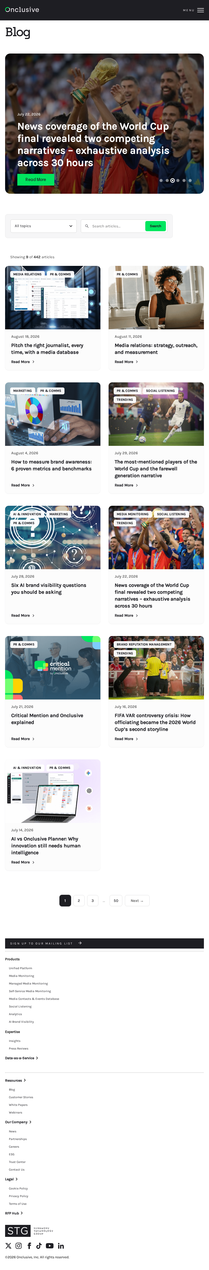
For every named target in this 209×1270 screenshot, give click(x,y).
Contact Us (16, 1169)
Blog (12, 1089)
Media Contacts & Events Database (34, 999)
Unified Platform (20, 968)
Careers (14, 1146)
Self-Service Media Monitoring (30, 991)
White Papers (18, 1105)
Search (155, 226)
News (12, 1131)
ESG (12, 1154)
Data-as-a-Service (19, 1058)
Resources (13, 1080)
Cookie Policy (18, 1188)
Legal (9, 1179)
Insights (14, 1041)
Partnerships (18, 1139)
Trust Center (17, 1162)
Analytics (15, 1014)
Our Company (16, 1122)
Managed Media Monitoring (28, 983)
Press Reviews (18, 1048)
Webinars (15, 1112)
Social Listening (20, 1006)
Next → (137, 900)
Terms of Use (18, 1204)
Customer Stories (21, 1097)
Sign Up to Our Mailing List (42, 943)
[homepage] (36, 10)
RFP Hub (12, 1213)
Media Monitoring (21, 976)
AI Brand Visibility (21, 1021)
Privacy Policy (18, 1196)
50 (116, 900)
